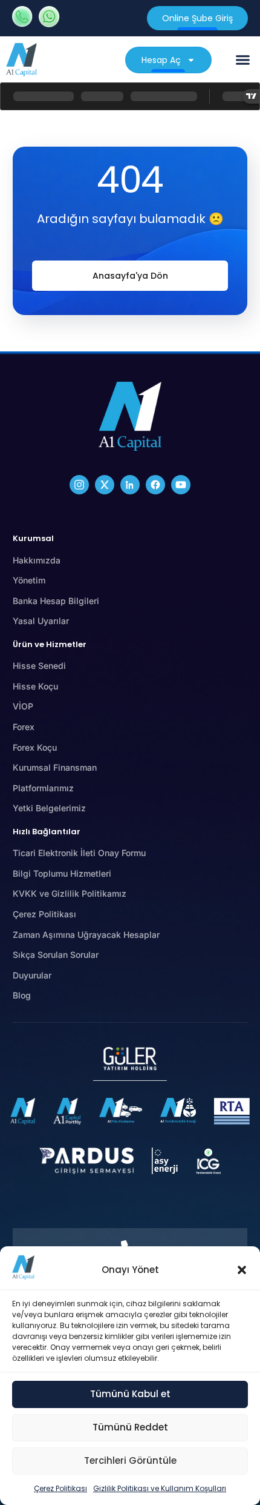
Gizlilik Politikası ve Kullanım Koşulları (159, 1488)
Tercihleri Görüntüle (130, 1460)
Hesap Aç (161, 60)
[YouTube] (180, 484)
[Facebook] (155, 484)
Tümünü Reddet (130, 1427)
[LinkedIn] (130, 484)
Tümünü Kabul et (130, 1393)
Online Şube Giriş (197, 18)
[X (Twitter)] (104, 484)
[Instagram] (79, 484)
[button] (242, 1270)
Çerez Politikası (60, 1488)
